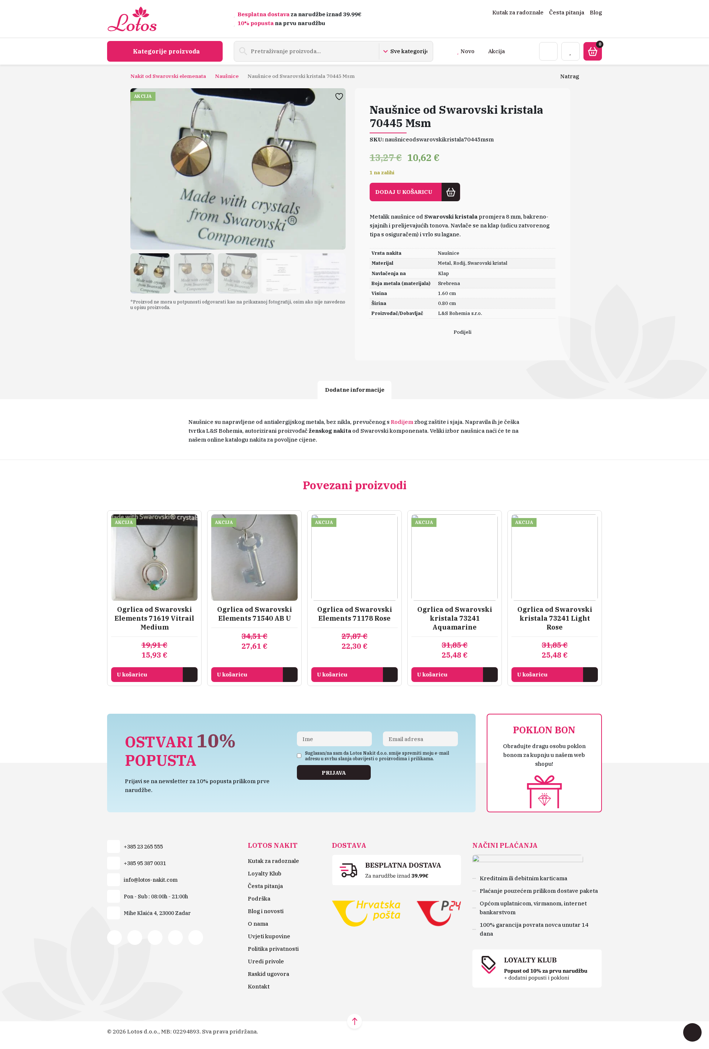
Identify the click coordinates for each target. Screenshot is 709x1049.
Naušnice (227, 76)
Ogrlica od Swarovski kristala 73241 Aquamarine (454, 618)
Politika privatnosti (273, 948)
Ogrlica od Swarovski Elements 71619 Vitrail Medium (154, 618)
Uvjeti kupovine (269, 936)
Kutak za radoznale (518, 12)
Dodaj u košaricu (403, 191)
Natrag (569, 76)
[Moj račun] (548, 51)
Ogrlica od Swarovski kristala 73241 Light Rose (554, 618)
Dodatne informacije (354, 389)
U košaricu (132, 674)
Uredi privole (266, 961)
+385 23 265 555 (143, 846)
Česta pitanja (566, 12)
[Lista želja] (570, 51)
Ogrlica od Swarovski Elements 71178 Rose (354, 614)
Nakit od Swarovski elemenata (168, 76)
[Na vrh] (354, 1021)
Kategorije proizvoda (166, 51)
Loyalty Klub (264, 873)
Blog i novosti (266, 911)
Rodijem (402, 421)
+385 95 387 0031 (145, 863)
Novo (467, 51)
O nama (258, 923)
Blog (596, 12)
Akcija (496, 51)
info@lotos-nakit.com (151, 880)
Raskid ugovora (268, 973)
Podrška (259, 898)
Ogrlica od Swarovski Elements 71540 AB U (254, 614)
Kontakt (259, 986)
